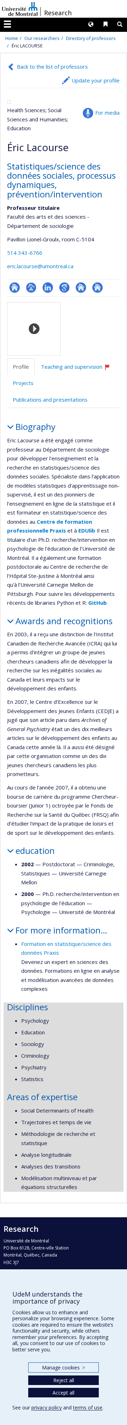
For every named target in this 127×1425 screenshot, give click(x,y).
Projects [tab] (23, 382)
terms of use (87, 1407)
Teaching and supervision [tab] (78, 369)
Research (58, 13)
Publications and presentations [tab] (50, 399)
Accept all (63, 1392)
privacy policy (46, 1407)
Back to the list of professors (52, 66)
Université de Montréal (20, 9)
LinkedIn (47, 287)
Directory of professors (91, 38)
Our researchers (42, 38)
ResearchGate (14, 287)
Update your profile (96, 80)
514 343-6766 (24, 252)
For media (107, 112)
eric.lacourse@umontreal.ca (40, 266)
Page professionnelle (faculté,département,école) (31, 287)
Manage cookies (63, 1367)
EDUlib (86, 530)
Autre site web (80, 287)
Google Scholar (64, 287)
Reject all (63, 1380)
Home (11, 38)
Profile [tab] (21, 366)
